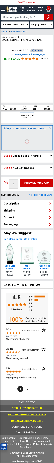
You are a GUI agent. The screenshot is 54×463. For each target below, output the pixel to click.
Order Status (25, 438)
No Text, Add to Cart (40, 194)
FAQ (14, 441)
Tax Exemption (40, 441)
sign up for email (27, 432)
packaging (11, 224)
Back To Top (27, 402)
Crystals (4, 31)
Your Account (8, 438)
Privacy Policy (32, 444)
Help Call (40, 9)
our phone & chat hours (27, 426)
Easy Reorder (42, 438)
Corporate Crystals (18, 31)
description (11, 203)
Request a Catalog (11, 444)
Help (6, 441)
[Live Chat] (4, 447)
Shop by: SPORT (39, 24)
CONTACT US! (34, 408)
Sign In (22, 9)
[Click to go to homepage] (11, 9)
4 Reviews (19, 309)
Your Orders (31, 9)
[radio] (38, 296)
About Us (24, 441)
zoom (38, 50)
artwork (9, 217)
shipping (9, 210)
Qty (6, 182)
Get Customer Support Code (27, 414)
